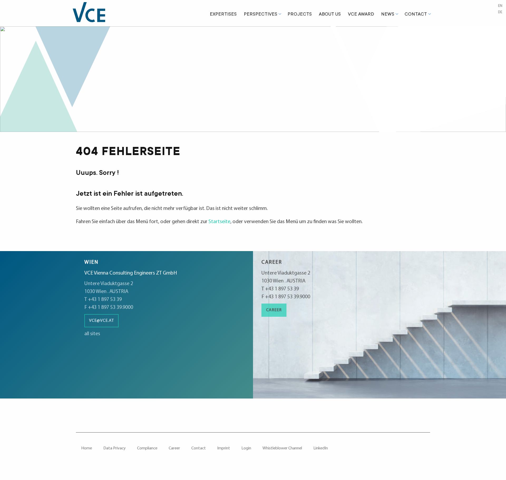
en (500, 6)
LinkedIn (320, 448)
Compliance (147, 448)
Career (274, 310)
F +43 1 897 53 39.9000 (108, 307)
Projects (300, 14)
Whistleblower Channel (282, 448)
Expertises (223, 14)
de (500, 12)
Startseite (219, 221)
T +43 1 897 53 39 (103, 299)
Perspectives (260, 14)
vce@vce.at (101, 321)
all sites (92, 334)
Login (246, 448)
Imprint (223, 448)
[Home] (92, 13)
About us (330, 14)
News (387, 14)
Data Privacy (114, 448)
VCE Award (361, 14)
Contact (416, 14)
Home (86, 448)
